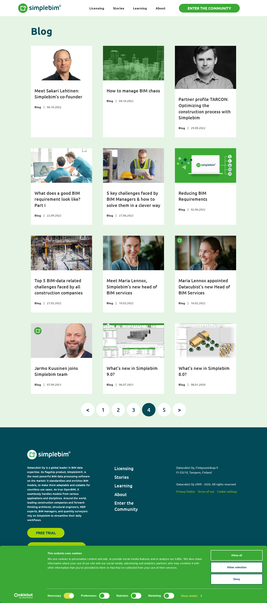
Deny (236, 579)
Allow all (236, 555)
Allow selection (236, 567)
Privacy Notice (185, 491)
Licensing (96, 8)
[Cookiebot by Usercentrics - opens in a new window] (23, 596)
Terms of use (206, 491)
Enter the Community (209, 8)
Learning (140, 8)
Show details (189, 595)
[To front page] (39, 8)
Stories (118, 8)
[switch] (104, 596)
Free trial (46, 532)
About (160, 8)
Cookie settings (227, 491)
